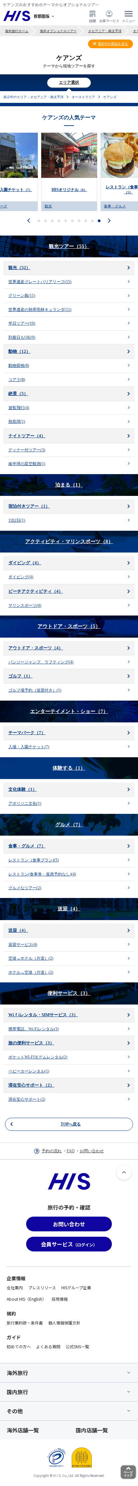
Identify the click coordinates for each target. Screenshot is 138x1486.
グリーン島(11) (21, 295)
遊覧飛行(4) (18, 407)
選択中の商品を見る (113, 44)
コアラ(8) (16, 379)
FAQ (71, 1151)
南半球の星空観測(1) (26, 463)
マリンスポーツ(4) (24, 605)
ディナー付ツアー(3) (26, 450)
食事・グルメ (56, 206)
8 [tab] (86, 220)
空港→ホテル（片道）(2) (30, 958)
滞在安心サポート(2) (26, 1099)
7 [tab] (79, 220)
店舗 (92, 20)
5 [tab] (66, 220)
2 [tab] (46, 220)
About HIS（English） (26, 1299)
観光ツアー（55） (69, 246)
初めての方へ (19, 1346)
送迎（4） (69, 908)
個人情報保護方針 (64, 1323)
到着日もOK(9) (21, 337)
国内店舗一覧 (92, 1430)
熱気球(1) (16, 421)
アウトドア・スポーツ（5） (69, 626)
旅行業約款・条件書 (25, 1323)
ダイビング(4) (20, 577)
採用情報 (60, 1299)
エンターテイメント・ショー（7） (69, 711)
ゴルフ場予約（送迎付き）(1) (34, 690)
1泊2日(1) (16, 520)
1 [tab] (39, 220)
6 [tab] (72, 220)
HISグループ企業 (76, 1287)
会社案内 (15, 1287)
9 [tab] (92, 220)
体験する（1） (69, 768)
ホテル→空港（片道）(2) (30, 972)
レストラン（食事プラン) (69, 189)
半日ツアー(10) (21, 323)
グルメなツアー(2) (24, 888)
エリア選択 (69, 82)
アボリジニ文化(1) (24, 803)
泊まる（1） (69, 485)
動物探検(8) (18, 365)
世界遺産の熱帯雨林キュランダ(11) (39, 309)
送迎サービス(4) (22, 944)
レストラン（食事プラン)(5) (33, 860)
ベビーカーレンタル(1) (28, 1071)
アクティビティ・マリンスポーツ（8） (69, 541)
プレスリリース (42, 1287)
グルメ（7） (69, 824)
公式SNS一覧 (77, 1346)
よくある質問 (48, 1346)
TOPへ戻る (71, 1124)
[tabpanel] (69, 172)
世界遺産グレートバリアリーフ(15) (39, 281)
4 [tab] (59, 220)
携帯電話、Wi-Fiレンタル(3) (33, 1029)
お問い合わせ (92, 1151)
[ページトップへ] (124, 1172)
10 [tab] (99, 220)
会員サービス (109, 20)
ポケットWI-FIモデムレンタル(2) (37, 1057)
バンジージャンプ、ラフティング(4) (40, 662)
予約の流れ (52, 1151)
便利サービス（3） (69, 993)
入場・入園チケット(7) (28, 747)
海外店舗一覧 (23, 1430)
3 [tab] (52, 220)
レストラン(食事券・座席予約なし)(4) (42, 874)
